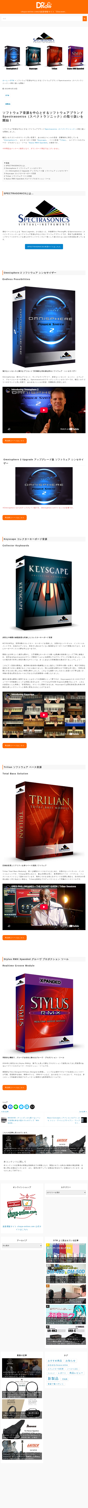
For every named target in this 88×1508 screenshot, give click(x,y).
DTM (7, 95)
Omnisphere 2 (10, 140)
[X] (5, 1107)
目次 (8, 163)
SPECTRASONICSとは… (16, 166)
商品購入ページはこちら (14, 441)
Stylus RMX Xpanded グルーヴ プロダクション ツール (28, 179)
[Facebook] (10, 1107)
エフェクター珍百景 (56, 1369)
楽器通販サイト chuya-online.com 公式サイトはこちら (22, 1227)
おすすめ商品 (55, 1361)
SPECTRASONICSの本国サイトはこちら (44, 247)
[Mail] (32, 1107)
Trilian (63, 140)
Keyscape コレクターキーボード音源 (21, 173)
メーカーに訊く (72, 1369)
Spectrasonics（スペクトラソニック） (61, 129)
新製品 (8, 104)
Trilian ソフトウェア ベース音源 (19, 176)
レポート (62, 1373)
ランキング (51, 1373)
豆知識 (64, 1379)
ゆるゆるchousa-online (58, 1365)
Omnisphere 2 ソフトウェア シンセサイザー (24, 168)
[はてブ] (27, 1107)
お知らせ (71, 1360)
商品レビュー (76, 1373)
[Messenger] (21, 1107)
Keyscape (42, 140)
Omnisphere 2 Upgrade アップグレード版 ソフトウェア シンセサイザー (38, 171)
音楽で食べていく (56, 1384)
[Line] (16, 1107)
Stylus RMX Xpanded (38, 143)
